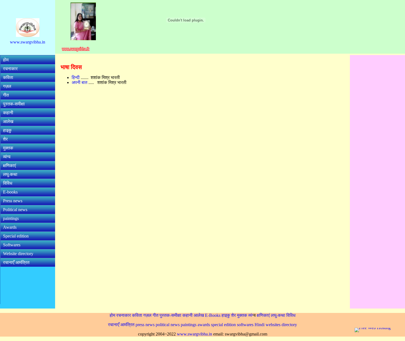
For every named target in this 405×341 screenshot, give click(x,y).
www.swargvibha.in (27, 42)
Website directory (18, 253)
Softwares (11, 244)
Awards (10, 227)
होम (6, 60)
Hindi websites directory (276, 324)
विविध (7, 183)
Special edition (16, 236)
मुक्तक (8, 148)
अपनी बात (80, 82)
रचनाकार (10, 68)
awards (204, 324)
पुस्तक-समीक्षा (14, 104)
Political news (15, 209)
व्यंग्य (6, 156)
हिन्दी (76, 77)
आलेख (8, 121)
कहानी (8, 112)
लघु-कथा (10, 174)
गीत (6, 95)
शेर (5, 139)
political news (168, 324)
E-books (10, 192)
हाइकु (7, 130)
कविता (8, 77)
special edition (223, 324)
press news (145, 324)
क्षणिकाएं (9, 165)
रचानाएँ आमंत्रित (16, 262)
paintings (11, 218)
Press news (12, 200)
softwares (245, 324)
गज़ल (7, 86)
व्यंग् (250, 315)
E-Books (212, 315)
